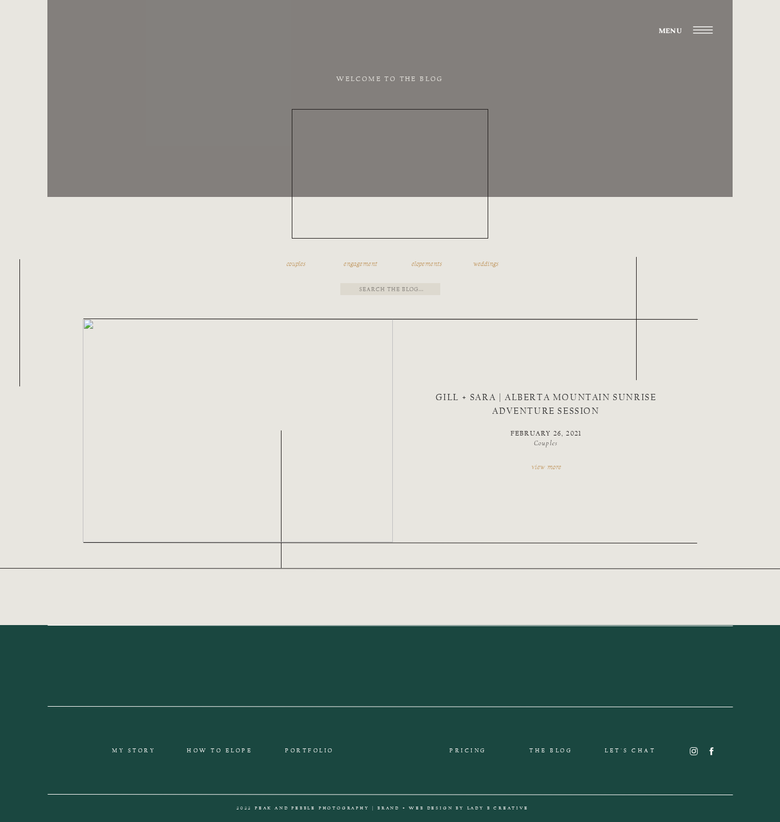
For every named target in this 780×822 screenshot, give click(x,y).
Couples (546, 443)
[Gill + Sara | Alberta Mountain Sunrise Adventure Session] (238, 430)
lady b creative (498, 808)
